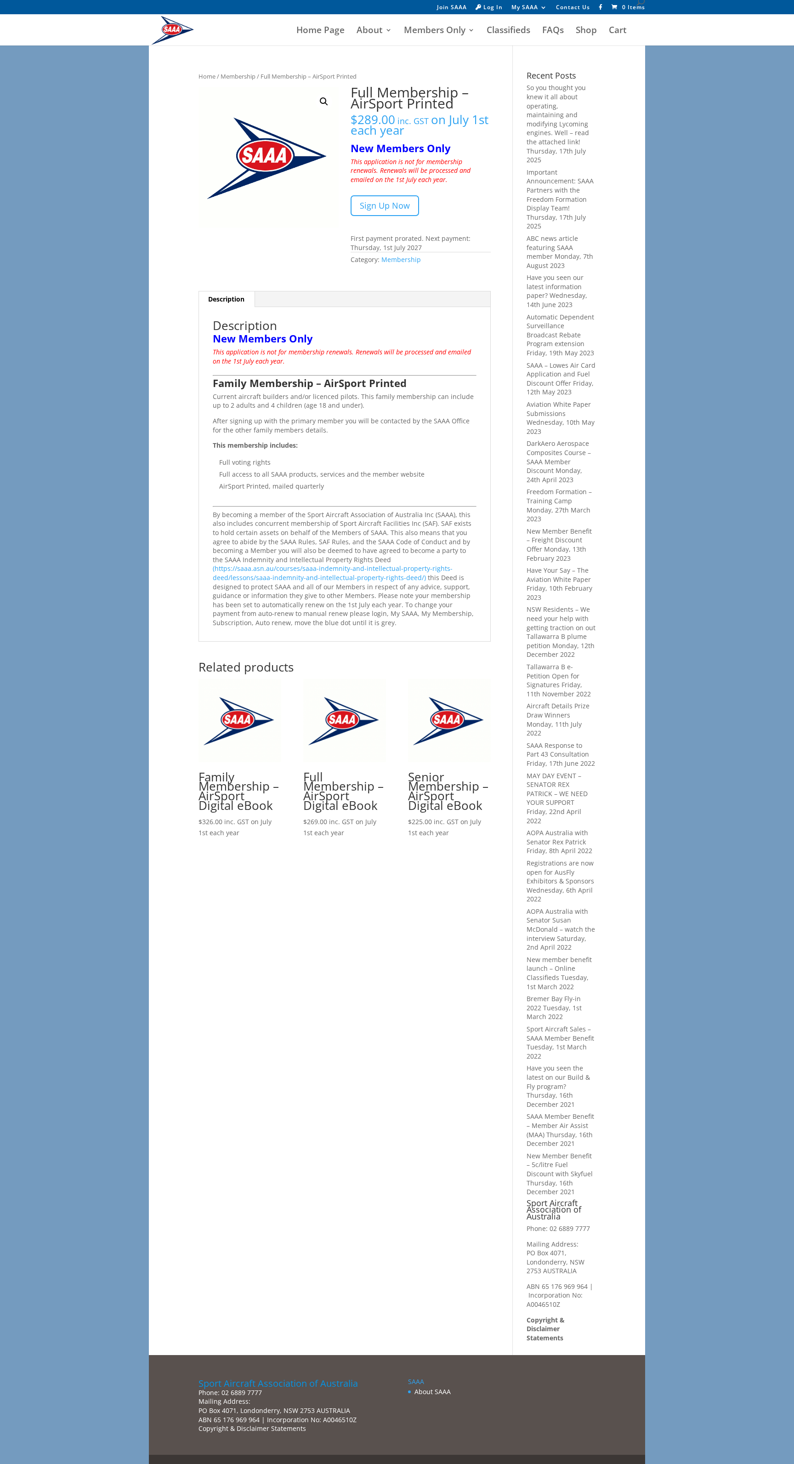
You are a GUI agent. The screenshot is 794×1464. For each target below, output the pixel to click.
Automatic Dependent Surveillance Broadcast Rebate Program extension (560, 330)
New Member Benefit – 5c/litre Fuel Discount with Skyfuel (560, 1164)
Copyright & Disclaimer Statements (546, 1329)
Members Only (434, 31)
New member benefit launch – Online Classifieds (559, 968)
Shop (586, 31)
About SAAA (432, 1391)
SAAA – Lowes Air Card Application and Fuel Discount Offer (561, 374)
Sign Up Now (385, 205)
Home (207, 76)
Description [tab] (226, 299)
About (370, 31)
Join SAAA (452, 8)
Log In (492, 8)
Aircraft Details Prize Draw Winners (558, 710)
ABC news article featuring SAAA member (552, 247)
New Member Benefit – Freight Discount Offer (559, 540)
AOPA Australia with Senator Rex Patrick (557, 837)
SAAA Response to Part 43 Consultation (558, 750)
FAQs (553, 31)
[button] (324, 101)
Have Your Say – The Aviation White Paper (559, 575)
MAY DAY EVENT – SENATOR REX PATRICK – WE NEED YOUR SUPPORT (557, 789)
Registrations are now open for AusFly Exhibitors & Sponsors (560, 872)
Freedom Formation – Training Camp (559, 496)
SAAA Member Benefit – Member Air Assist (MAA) (560, 1125)
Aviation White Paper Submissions (559, 409)
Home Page (320, 31)
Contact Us (573, 8)
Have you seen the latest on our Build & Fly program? (558, 1077)
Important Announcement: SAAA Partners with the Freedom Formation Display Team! (560, 190)
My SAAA (524, 8)
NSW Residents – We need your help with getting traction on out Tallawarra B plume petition (561, 627)
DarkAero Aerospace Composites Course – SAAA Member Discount (559, 457)
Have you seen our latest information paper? (555, 286)
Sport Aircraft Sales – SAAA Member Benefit (560, 1033)
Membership (238, 76)
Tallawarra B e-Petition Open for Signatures (553, 675)
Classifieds (508, 31)
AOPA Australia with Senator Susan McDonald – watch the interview (561, 925)
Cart (618, 31)
